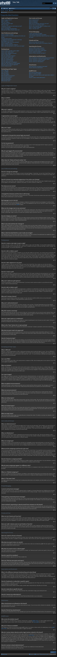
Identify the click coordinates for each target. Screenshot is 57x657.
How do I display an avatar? (7, 43)
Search (54, 3)
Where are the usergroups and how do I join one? (39, 23)
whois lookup (31, 635)
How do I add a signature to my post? (8, 53)
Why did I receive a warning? (7, 60)
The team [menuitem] (37, 654)
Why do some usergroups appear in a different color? (39, 26)
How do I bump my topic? (6, 65)
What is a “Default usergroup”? (35, 27)
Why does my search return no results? (37, 49)
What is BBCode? (5, 70)
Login (7, 10)
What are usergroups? (33, 22)
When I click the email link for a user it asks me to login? (12, 46)
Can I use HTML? (4, 71)
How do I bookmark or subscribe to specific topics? (39, 59)
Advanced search (56, 3)
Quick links (2, 8)
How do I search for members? (35, 51)
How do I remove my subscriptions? (36, 61)
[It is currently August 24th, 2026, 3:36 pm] (55, 12)
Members (12, 8)
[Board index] (6, 3)
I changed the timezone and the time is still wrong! (11, 39)
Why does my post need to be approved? (9, 64)
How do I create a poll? (6, 54)
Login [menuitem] (53, 8)
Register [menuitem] (55, 8)
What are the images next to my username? (10, 42)
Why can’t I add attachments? (7, 59)
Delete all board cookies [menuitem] (45, 654)
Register (11, 10)
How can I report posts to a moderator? (9, 62)
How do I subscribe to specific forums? (37, 60)
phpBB (17, 204)
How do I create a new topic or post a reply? (10, 50)
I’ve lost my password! (5, 27)
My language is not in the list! (7, 40)
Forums (6, 8)
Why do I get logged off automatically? (9, 28)
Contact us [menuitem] (32, 654)
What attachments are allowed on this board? (38, 66)
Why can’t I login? (5, 24)
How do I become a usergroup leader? (36, 24)
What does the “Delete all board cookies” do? (10, 29)
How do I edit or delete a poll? (7, 57)
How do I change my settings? (7, 34)
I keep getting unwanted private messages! (37, 34)
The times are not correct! (6, 38)
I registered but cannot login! (7, 23)
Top (55, 95)
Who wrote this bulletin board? (35, 72)
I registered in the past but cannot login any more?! (11, 26)
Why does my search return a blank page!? (37, 50)
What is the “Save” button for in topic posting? (10, 63)
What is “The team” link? (34, 28)
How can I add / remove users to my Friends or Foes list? (40, 43)
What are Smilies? (5, 73)
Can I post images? (5, 74)
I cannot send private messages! (35, 33)
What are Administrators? (34, 19)
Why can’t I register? (5, 22)
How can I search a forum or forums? (36, 48)
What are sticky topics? (6, 78)
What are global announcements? (8, 75)
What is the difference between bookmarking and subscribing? (41, 57)
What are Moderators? (33, 21)
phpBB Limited (35, 620)
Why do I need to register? (6, 19)
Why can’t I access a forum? (7, 58)
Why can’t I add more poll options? (8, 55)
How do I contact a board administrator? (37, 77)
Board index (5, 654)
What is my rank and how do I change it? (9, 44)
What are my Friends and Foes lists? (36, 42)
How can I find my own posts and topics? (37, 53)
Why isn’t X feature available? (35, 73)
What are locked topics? (6, 79)
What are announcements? (6, 77)
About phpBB (36, 622)
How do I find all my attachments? (36, 67)
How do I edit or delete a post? (7, 52)
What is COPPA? (4, 21)
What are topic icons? (5, 80)
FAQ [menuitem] (51, 8)
